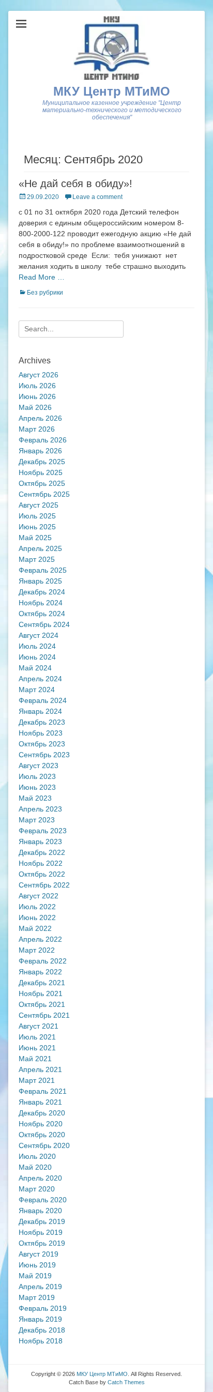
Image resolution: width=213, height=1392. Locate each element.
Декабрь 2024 (42, 592)
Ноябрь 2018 (41, 1341)
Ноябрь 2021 (41, 993)
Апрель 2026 (40, 418)
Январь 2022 (40, 972)
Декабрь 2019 (42, 1221)
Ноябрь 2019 (41, 1232)
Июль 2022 (37, 906)
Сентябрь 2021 (44, 1015)
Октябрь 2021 (42, 1004)
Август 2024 (38, 635)
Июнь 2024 (37, 657)
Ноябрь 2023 (41, 733)
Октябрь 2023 (42, 744)
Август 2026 (38, 375)
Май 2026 (35, 407)
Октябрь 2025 (42, 483)
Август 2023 (38, 765)
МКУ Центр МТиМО (111, 91)
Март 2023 (37, 820)
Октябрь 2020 (42, 1134)
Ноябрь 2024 (41, 603)
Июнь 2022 (37, 917)
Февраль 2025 (43, 570)
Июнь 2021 (37, 1048)
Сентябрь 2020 (44, 1145)
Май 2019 (35, 1276)
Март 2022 (37, 950)
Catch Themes (126, 1382)
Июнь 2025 (37, 527)
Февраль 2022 (43, 961)
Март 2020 (37, 1189)
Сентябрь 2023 (44, 755)
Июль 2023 (37, 776)
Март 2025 (37, 559)
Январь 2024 (40, 711)
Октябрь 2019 (42, 1243)
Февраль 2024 (43, 700)
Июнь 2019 (37, 1265)
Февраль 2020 (43, 1200)
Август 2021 (38, 1026)
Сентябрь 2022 (44, 885)
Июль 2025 (37, 516)
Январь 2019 (40, 1319)
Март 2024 (37, 689)
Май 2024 (35, 668)
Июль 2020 (37, 1156)
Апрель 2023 (40, 809)
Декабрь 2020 (42, 1113)
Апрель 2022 (40, 939)
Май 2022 (35, 928)
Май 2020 (35, 1167)
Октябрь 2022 (42, 874)
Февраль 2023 (43, 831)
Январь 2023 (40, 841)
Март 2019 (37, 1297)
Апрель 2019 (40, 1286)
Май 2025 (35, 537)
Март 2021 (37, 1080)
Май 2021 (35, 1058)
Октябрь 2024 (42, 613)
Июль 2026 (37, 385)
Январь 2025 (40, 581)
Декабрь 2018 (42, 1330)
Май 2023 (35, 798)
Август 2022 (38, 896)
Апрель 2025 (40, 548)
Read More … (42, 277)
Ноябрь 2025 (41, 472)
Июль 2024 (37, 646)
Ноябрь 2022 (41, 863)
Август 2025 (38, 505)
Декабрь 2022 (42, 852)
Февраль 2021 (43, 1091)
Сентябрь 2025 (44, 494)
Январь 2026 (40, 451)
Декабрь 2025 (42, 461)
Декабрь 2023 (42, 722)
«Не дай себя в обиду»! (75, 183)
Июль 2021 (37, 1037)
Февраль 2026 (43, 440)
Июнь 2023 (37, 787)
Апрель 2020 (40, 1178)
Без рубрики (45, 292)
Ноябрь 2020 (41, 1124)
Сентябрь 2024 (44, 624)
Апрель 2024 (40, 679)
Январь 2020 (40, 1210)
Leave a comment (97, 197)
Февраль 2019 (43, 1308)
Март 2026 (37, 429)
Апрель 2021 (40, 1069)
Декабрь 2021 (42, 982)
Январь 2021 (40, 1102)
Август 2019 (38, 1254)
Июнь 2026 (37, 396)
